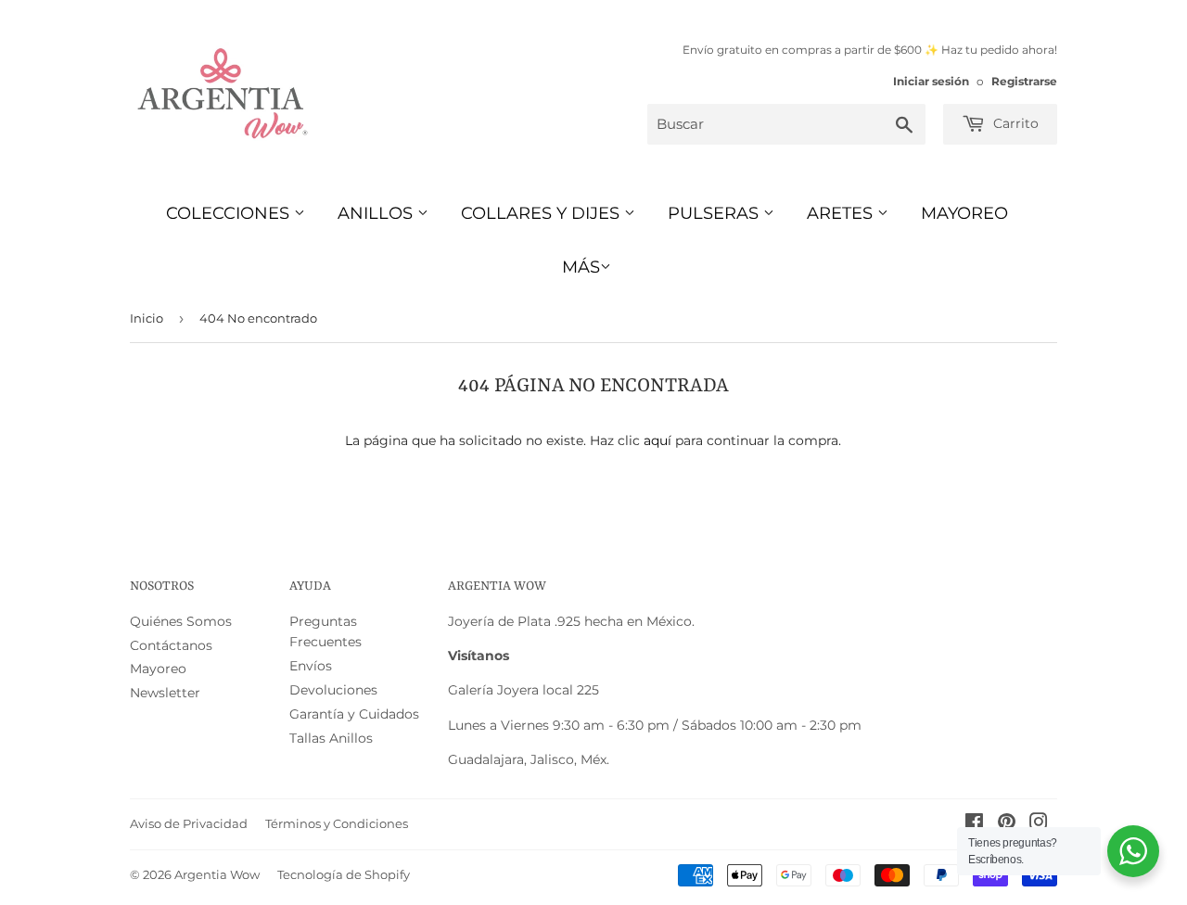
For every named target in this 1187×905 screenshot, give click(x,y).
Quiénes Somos (181, 621)
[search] (786, 124)
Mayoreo (964, 213)
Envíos (310, 665)
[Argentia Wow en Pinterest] (1006, 824)
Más (581, 267)
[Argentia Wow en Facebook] (974, 824)
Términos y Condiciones (336, 823)
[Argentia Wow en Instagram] (1038, 824)
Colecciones (230, 213)
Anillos (377, 213)
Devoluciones (333, 690)
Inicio (146, 318)
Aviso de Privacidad (189, 823)
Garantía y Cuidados (354, 714)
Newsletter (165, 692)
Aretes (842, 213)
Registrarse (1024, 81)
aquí (657, 440)
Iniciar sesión (931, 81)
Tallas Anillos (331, 738)
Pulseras (715, 213)
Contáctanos (171, 645)
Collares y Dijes (542, 213)
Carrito (1014, 123)
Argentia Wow (217, 874)
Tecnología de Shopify (343, 874)
